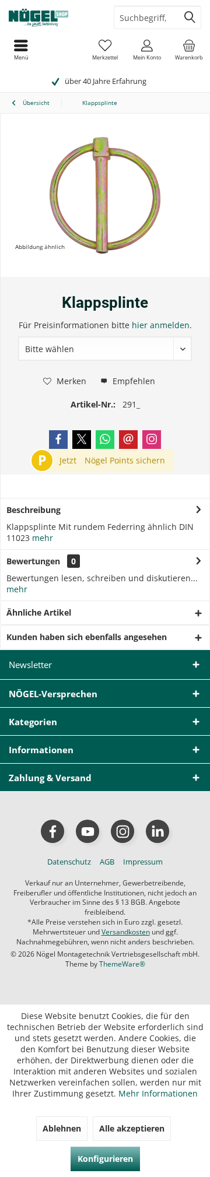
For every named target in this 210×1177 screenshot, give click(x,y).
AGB (107, 861)
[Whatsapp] (105, 439)
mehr (42, 537)
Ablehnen (62, 1128)
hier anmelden (161, 325)
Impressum (143, 861)
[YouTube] (87, 831)
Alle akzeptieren (131, 1128)
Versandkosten (126, 932)
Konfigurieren (105, 1158)
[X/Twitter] (81, 439)
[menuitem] (189, 49)
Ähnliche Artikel (38, 612)
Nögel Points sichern (125, 460)
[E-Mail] (128, 439)
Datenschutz (69, 861)
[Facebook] (58, 439)
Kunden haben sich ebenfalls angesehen (86, 636)
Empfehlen (132, 381)
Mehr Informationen (158, 1093)
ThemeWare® (122, 964)
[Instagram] (151, 439)
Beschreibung (33, 509)
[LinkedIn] (157, 831)
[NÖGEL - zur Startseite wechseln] (52, 17)
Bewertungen (33, 561)
